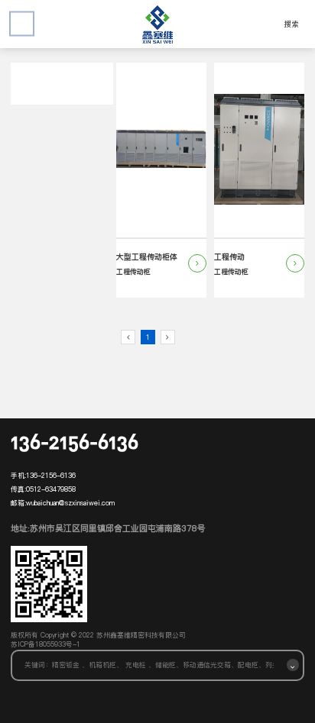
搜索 (291, 24)
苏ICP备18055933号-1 (45, 644)
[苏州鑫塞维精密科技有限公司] (157, 24)
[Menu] (22, 24)
